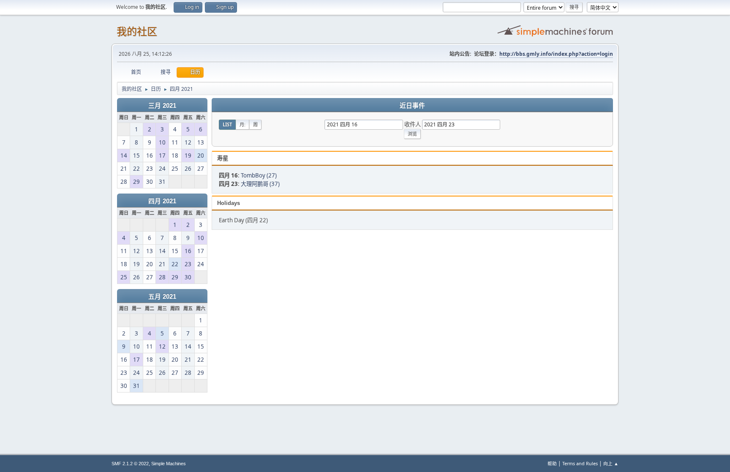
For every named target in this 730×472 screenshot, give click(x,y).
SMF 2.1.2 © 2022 (130, 463)
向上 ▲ (610, 463)
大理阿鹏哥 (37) (260, 184)
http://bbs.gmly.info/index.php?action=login (556, 53)
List (227, 124)
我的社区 (137, 31)
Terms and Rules (580, 463)
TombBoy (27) (259, 175)
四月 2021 (162, 201)
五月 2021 (162, 296)
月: (242, 124)
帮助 (552, 463)
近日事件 (412, 105)
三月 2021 (162, 105)
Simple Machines (168, 463)
